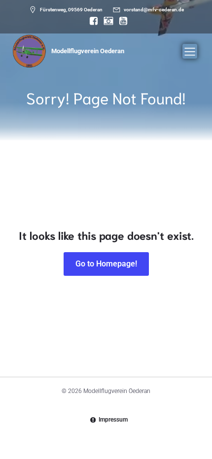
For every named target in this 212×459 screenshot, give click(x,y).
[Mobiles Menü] (189, 51)
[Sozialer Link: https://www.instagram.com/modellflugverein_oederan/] (106, 21)
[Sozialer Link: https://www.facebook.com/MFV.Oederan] (91, 21)
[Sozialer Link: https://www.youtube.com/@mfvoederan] (120, 21)
